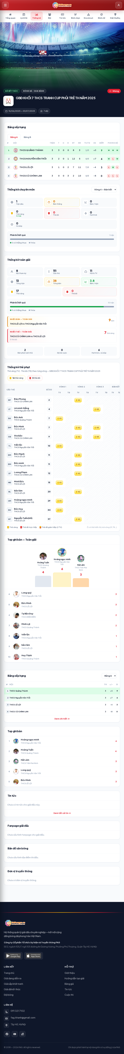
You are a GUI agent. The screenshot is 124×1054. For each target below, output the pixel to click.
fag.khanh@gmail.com (23, 1017)
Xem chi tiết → (62, 718)
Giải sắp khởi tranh (13, 983)
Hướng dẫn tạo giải (74, 978)
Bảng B (27, 137)
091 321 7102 (18, 1010)
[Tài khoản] (118, 5)
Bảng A (14, 137)
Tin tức (68, 989)
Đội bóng (8, 994)
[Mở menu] (5, 5)
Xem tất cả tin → (62, 813)
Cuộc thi (69, 994)
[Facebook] (7, 1034)
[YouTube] (15, 1034)
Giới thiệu (70, 972)
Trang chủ (9, 972)
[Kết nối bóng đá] (22, 1034)
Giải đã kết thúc (12, 989)
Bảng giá (69, 983)
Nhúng (116, 91)
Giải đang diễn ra (12, 978)
